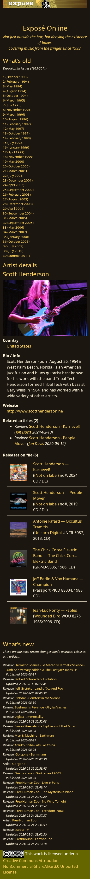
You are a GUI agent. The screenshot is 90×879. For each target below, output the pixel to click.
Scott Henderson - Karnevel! (54, 426)
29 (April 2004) (13, 208)
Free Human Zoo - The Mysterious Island (44, 792)
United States (19, 346)
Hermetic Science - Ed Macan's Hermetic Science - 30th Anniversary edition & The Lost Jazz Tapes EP (45, 667)
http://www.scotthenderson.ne (35, 411)
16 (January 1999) (16, 147)
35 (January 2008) (16, 237)
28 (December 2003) (18, 204)
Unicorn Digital (48, 532)
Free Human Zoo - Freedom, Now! (39, 811)
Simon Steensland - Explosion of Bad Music (45, 726)
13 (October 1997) (16, 133)
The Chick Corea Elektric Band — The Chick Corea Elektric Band (55, 555)
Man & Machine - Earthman (34, 735)
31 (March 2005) (15, 218)
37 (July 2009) (13, 246)
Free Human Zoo (24, 820)
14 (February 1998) (17, 138)
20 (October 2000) (16, 166)
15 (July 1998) (13, 142)
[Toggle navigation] (15, 15)
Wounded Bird (47, 616)
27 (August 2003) (15, 199)
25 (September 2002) (18, 190)
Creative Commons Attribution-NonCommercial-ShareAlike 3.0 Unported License (40, 866)
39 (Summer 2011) (16, 255)
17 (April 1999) (13, 152)
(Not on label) (46, 475)
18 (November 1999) (18, 157)
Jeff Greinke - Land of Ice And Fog (39, 688)
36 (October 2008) (16, 241)
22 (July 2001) (13, 175)
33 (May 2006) (13, 227)
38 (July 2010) (13, 251)
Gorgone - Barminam (30, 754)
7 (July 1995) (12, 105)
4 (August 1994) (14, 91)
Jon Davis (23, 432)
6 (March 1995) (14, 100)
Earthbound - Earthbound (33, 839)
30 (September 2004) (18, 213)
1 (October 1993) (15, 77)
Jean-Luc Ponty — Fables (55, 610)
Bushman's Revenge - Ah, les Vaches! (41, 707)
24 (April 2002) (13, 185)
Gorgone (18, 763)
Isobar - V (22, 829)
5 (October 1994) (15, 95)
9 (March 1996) (14, 114)
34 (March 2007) (15, 232)
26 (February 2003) (17, 194)
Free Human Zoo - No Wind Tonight (40, 801)
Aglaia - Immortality (29, 716)
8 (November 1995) (17, 109)
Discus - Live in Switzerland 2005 (38, 773)
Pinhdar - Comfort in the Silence (37, 698)
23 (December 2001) (18, 180)
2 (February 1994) (16, 81)
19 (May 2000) (13, 161)
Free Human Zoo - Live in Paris (37, 782)
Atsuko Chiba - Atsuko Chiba (35, 745)
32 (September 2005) (18, 222)
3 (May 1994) (12, 86)
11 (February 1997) (17, 124)
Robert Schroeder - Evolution (36, 679)
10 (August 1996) (15, 119)
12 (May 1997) (13, 128)
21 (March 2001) (15, 171)
